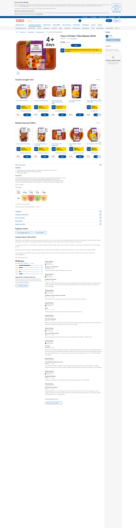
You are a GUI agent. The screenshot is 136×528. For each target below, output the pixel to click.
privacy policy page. (24, 6)
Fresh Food (22, 32)
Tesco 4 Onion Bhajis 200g (41, 100)
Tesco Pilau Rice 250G (22, 100)
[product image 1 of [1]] (36, 55)
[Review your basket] (107, 36)
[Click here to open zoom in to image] (18, 73)
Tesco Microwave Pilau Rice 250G (75, 101)
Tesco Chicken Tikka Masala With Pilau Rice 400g (57, 102)
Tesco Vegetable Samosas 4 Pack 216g (93, 101)
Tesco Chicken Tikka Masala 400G (57, 144)
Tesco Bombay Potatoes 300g (75, 144)
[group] (23, 100)
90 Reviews (73, 38)
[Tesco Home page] (20, 20)
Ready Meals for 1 (40, 32)
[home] (16, 32)
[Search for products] (79, 20)
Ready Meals (31, 32)
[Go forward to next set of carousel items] (99, 100)
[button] (85, 17)
